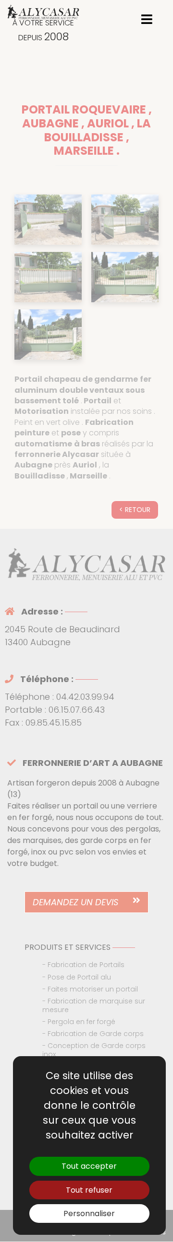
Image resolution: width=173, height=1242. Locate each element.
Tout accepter (89, 1166)
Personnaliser (89, 1213)
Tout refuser (89, 1190)
